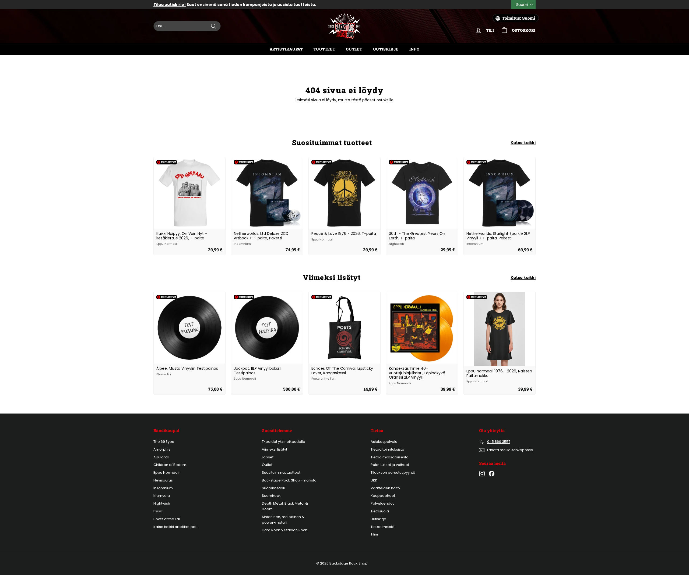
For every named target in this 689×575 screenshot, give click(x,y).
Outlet (354, 49)
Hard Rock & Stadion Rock (284, 530)
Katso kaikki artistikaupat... (176, 526)
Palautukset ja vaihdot (390, 464)
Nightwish (161, 503)
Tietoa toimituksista (387, 449)
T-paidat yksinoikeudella (283, 441)
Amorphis (161, 449)
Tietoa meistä (383, 526)
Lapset (267, 457)
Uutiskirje (386, 49)
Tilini (374, 534)
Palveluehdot (382, 503)
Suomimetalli (273, 488)
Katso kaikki (523, 142)
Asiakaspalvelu (384, 441)
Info (414, 49)
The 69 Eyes (163, 441)
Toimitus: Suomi (518, 18)
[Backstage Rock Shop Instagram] (482, 473)
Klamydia (161, 495)
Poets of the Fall (167, 519)
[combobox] (187, 26)
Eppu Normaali (166, 472)
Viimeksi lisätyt (274, 449)
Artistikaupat (286, 49)
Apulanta (161, 457)
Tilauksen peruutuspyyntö (393, 472)
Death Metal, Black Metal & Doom (285, 506)
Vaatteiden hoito (385, 488)
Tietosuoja (380, 511)
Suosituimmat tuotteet (281, 472)
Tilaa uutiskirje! (169, 4)
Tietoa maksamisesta (390, 457)
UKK (374, 480)
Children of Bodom (169, 464)
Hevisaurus (163, 480)
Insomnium (163, 488)
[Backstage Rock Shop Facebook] (491, 473)
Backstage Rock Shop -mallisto (289, 480)
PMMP (158, 511)
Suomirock (271, 495)
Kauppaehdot (383, 495)
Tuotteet (324, 49)
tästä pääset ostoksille (372, 100)
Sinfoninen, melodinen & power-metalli (283, 519)
